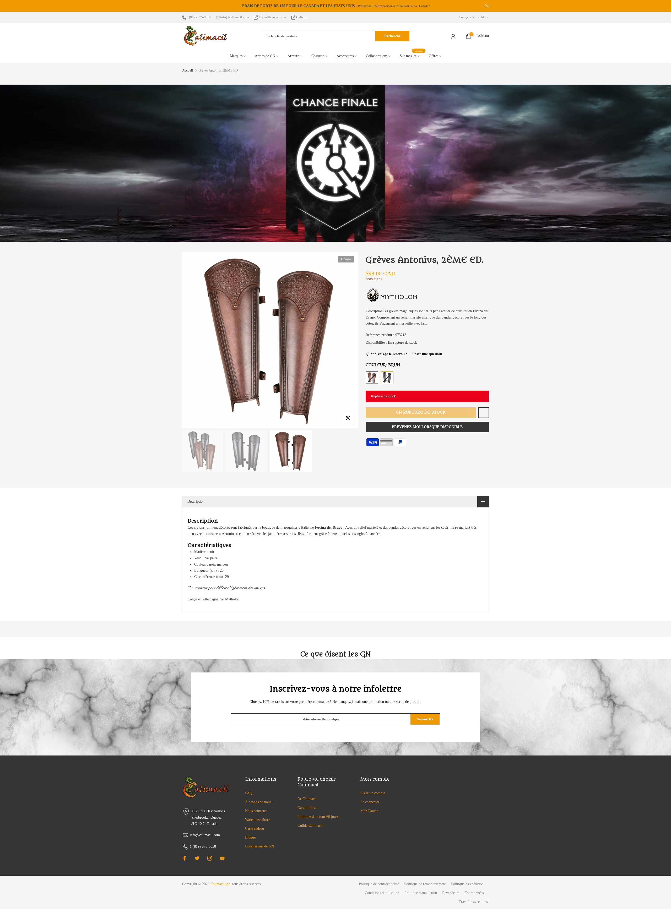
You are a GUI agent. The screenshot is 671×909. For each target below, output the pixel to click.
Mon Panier (369, 811)
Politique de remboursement (425, 884)
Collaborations (376, 56)
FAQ (248, 793)
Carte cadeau (254, 828)
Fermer (184, 6)
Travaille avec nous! (474, 902)
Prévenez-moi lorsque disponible (427, 427)
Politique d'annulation (420, 893)
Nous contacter (256, 811)
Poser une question (427, 354)
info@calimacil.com (234, 17)
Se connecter (369, 802)
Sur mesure (412, 55)
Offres (433, 56)
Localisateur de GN (259, 846)
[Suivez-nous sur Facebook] (184, 858)
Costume (317, 56)
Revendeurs (450, 893)
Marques (236, 56)
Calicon (301, 17)
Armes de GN (265, 56)
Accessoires (345, 56)
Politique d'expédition (467, 884)
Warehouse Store (257, 820)
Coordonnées (474, 893)
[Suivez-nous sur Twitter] (197, 858)
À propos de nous (258, 802)
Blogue (250, 837)
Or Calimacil (307, 799)
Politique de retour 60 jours (317, 817)
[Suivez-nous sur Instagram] (209, 858)
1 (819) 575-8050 (198, 17)
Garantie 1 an (307, 808)
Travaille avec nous (272, 17)
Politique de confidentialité (379, 884)
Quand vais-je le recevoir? (386, 354)
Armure (293, 56)
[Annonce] (335, 6)
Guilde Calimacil (310, 826)
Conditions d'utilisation (382, 893)
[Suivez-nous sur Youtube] (222, 858)
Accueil (187, 70)
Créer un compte (372, 793)
